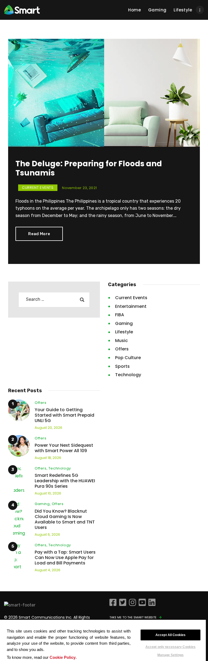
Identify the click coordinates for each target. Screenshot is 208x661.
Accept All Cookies (170, 635)
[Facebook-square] (113, 602)
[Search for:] (53, 299)
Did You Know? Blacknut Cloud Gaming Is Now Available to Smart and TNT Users (65, 519)
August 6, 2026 (47, 534)
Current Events (37, 187)
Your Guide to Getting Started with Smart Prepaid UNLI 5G (64, 415)
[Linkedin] (152, 602)
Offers (122, 349)
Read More (39, 233)
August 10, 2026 (48, 493)
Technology (128, 375)
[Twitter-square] (123, 602)
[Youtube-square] (142, 602)
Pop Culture (128, 358)
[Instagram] (132, 602)
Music (121, 340)
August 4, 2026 (47, 570)
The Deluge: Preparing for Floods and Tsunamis (88, 168)
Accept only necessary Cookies (170, 647)
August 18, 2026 (48, 457)
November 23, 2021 (79, 187)
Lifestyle (124, 332)
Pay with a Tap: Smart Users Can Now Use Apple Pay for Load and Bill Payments (65, 558)
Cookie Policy (63, 657)
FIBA (119, 315)
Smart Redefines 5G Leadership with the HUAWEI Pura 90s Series (65, 481)
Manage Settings (170, 655)
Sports (122, 366)
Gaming (124, 323)
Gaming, (43, 503)
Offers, (41, 468)
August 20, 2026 (48, 427)
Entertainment (131, 306)
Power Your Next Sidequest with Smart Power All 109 (64, 448)
